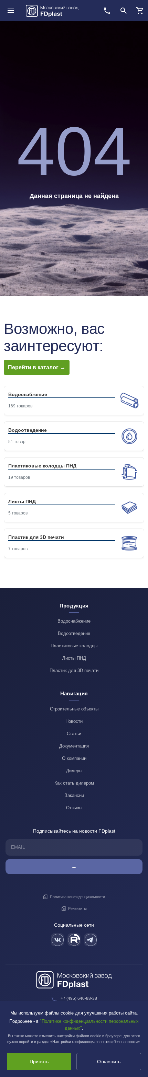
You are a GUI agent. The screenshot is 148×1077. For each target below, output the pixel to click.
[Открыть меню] (11, 11)
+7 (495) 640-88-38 (79, 998)
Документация (74, 746)
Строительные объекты (74, 708)
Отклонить (108, 1061)
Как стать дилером (74, 783)
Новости (74, 721)
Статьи (74, 733)
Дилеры (74, 770)
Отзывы (74, 807)
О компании (74, 758)
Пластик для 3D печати (74, 670)
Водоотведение (74, 633)
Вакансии (74, 795)
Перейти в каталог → (36, 367)
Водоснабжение (74, 621)
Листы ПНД (74, 658)
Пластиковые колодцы (74, 645)
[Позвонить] (107, 11)
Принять (39, 1061)
